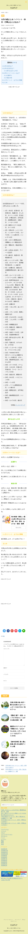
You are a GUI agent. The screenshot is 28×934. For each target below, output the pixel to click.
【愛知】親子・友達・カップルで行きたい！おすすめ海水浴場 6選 (18, 718)
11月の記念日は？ (8, 68)
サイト (5, 680)
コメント (6, 648)
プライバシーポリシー (8, 919)
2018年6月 (4, 860)
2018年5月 (4, 862)
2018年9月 (4, 855)
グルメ (3, 832)
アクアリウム (5, 829)
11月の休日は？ (7, 66)
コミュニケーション (6, 834)
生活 (2, 844)
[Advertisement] (14, 99)
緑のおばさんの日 (11, 71)
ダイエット (4, 836)
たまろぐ (14, 8)
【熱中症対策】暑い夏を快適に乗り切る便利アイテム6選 (18, 744)
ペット (3, 837)
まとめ (4, 82)
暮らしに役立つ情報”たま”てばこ (14, 928)
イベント (3, 831)
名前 (5, 667)
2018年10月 (4, 854)
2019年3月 (4, 849)
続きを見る (18, 527)
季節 (4, 636)
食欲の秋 (8, 78)
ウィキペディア (20, 405)
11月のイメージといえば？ (11, 73)
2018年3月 (4, 865)
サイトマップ (17, 919)
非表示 (14, 62)
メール (6, 674)
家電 (2, 842)
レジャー (3, 839)
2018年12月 (4, 850)
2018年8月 (4, 857)
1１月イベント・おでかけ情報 (12, 80)
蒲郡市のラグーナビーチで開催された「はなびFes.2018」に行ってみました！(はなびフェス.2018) (18, 731)
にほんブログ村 (5, 880)
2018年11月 (4, 852)
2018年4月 (4, 863)
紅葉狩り (8, 75)
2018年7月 (4, 859)
